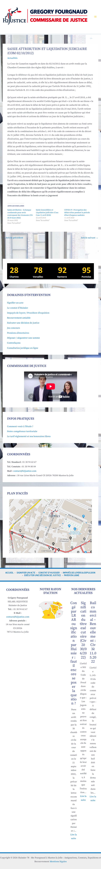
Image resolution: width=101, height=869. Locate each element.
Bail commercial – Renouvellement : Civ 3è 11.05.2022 (93, 632)
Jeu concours (13, 328)
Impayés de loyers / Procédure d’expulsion (28, 312)
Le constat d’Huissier (17, 307)
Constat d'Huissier (49, 572)
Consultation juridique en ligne (22, 348)
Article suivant (89, 237)
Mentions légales (58, 861)
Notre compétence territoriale (22, 431)
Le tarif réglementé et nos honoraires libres (28, 436)
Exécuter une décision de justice (23, 322)
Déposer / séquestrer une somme (23, 337)
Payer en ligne (71, 575)
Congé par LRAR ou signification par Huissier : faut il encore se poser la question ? (73, 653)
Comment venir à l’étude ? (20, 426)
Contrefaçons (13, 342)
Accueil (9, 572)
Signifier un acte (15, 302)
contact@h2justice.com (24, 471)
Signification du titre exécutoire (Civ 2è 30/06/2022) (83, 630)
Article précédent (13, 237)
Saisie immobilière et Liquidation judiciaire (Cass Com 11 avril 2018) (47, 212)
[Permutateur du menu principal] (95, 17)
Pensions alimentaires (18, 332)
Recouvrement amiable (19, 317)
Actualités (12, 58)
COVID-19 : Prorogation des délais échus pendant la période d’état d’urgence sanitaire (77, 212)
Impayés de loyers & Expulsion (79, 572)
